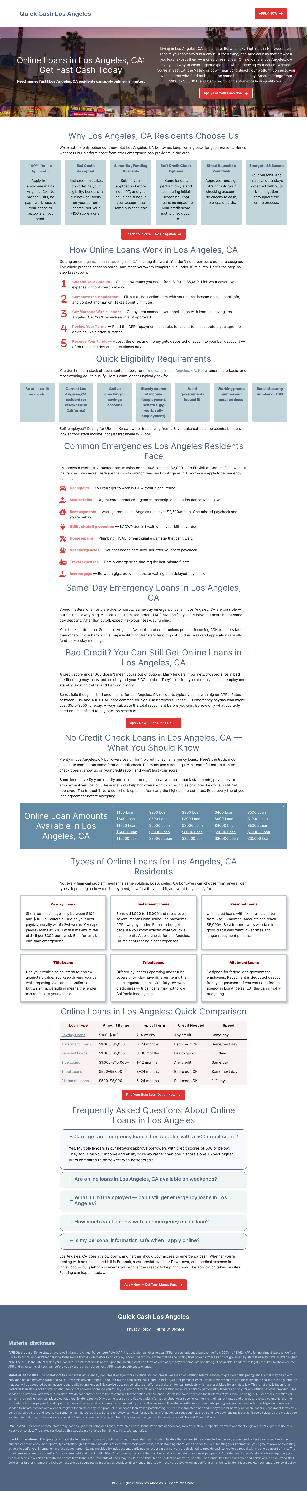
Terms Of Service (169, 1329)
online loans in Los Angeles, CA (169, 370)
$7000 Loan (159, 832)
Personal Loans (74, 1053)
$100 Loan (125, 812)
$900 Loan (224, 819)
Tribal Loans (71, 1071)
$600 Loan (125, 819)
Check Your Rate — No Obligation (150, 234)
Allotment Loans (75, 1081)
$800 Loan (191, 819)
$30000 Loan (226, 838)
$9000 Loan (225, 832)
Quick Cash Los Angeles (55, 13)
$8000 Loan (192, 832)
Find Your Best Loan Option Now (150, 1095)
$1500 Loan (126, 825)
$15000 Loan (127, 838)
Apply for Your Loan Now (223, 93)
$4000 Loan (225, 825)
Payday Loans (73, 1035)
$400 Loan (224, 812)
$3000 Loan (192, 825)
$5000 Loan (257, 825)
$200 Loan (158, 812)
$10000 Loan (258, 832)
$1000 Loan (257, 819)
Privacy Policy (139, 1329)
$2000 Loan (159, 825)
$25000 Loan (193, 838)
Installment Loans (76, 1044)
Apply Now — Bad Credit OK (150, 723)
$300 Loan (191, 812)
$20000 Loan (160, 838)
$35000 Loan (258, 838)
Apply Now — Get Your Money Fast (150, 1285)
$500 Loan (256, 812)
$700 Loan (158, 819)
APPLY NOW (268, 13)
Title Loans (70, 1062)
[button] (153, 1136)
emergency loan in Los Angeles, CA (108, 261)
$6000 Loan (126, 832)
